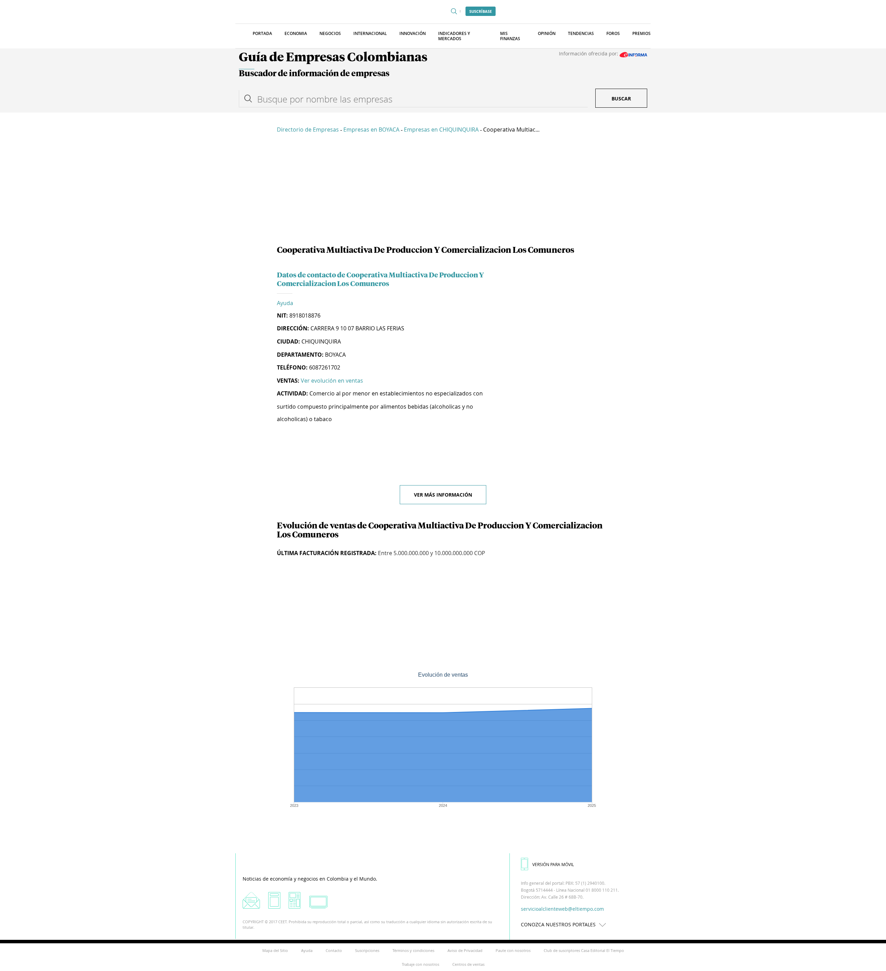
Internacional (370, 33)
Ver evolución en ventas (332, 380)
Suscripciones (367, 950)
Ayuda (285, 303)
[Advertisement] (443, 190)
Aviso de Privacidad (464, 950)
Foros (613, 33)
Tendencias (581, 33)
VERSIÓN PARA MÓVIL (553, 864)
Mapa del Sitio (275, 950)
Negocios (330, 33)
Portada (262, 33)
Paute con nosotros (513, 950)
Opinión (546, 33)
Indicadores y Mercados (454, 36)
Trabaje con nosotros (420, 964)
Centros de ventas (468, 964)
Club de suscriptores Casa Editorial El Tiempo (584, 950)
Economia (295, 33)
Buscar (621, 98)
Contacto (334, 950)
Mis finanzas (510, 36)
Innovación (412, 33)
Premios (641, 33)
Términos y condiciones (413, 950)
